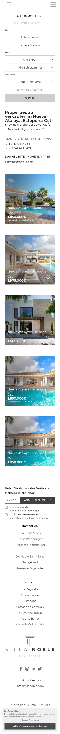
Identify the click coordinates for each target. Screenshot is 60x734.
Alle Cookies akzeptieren (30, 726)
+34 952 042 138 (30, 680)
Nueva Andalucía (30, 612)
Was (7, 52)
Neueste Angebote (30, 568)
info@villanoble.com (30, 686)
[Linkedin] (33, 669)
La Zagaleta (30, 589)
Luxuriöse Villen (30, 533)
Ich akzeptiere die (24, 509)
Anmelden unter (37, 500)
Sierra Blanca (30, 595)
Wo (7, 30)
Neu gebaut (30, 562)
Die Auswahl (29, 23)
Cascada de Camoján (30, 607)
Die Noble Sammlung (30, 556)
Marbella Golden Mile (30, 624)
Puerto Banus (30, 618)
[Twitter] (40, 669)
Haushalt (10, 74)
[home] (9, 4)
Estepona (43, 139)
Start (9, 139)
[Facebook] (20, 669)
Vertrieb (25, 139)
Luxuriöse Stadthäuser (30, 545)
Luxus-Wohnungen (30, 539)
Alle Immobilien (29, 16)
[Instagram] (27, 669)
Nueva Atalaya (20, 148)
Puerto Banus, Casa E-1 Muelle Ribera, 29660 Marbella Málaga (30, 707)
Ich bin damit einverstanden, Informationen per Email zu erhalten (28, 516)
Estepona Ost (19, 143)
